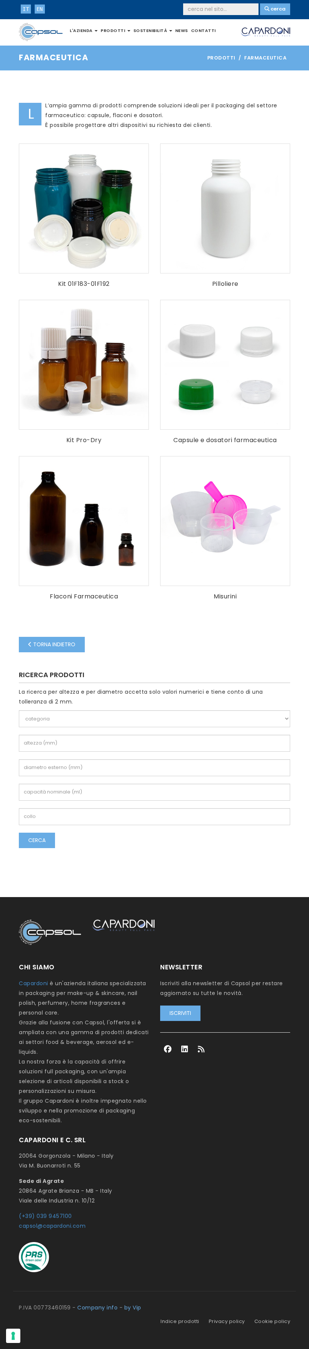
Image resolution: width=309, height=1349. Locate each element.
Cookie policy (272, 1321)
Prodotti (114, 30)
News (181, 30)
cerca (37, 840)
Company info (97, 1307)
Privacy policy (227, 1321)
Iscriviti (180, 1013)
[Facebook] (168, 1049)
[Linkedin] (184, 1049)
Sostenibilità (150, 30)
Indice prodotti (180, 1321)
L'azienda (82, 30)
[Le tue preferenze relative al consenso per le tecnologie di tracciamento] (13, 1336)
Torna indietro (53, 644)
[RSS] (201, 1049)
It (26, 9)
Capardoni (33, 983)
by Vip (132, 1307)
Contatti (203, 30)
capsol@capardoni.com (52, 1226)
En (40, 9)
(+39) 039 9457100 (45, 1216)
